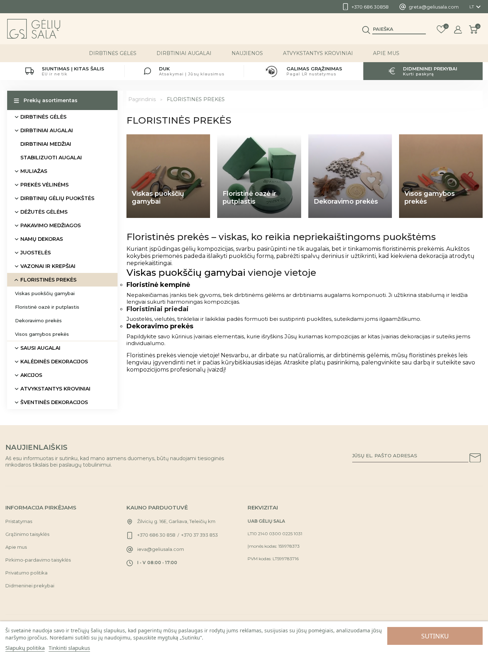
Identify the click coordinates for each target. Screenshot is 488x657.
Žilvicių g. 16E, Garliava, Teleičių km (176, 521)
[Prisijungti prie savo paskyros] (458, 30)
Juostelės (139, 318)
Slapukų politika (25, 647)
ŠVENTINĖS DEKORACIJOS (54, 402)
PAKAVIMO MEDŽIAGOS (50, 225)
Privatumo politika (26, 573)
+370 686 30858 (370, 7)
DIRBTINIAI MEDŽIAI (45, 144)
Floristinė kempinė (158, 285)
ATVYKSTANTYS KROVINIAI (318, 53)
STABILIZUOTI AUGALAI (51, 157)
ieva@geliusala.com (160, 549)
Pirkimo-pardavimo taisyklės (38, 560)
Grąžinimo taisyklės (27, 534)
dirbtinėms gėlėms (259, 295)
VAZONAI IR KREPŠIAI (47, 266)
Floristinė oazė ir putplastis (47, 307)
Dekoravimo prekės (38, 320)
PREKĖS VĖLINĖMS (44, 184)
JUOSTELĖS (35, 252)
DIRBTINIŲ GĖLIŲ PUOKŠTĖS (57, 198)
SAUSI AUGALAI (40, 348)
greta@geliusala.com (434, 7)
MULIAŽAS (33, 171)
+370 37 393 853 (199, 535)
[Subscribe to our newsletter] (475, 459)
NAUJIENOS (247, 53)
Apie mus (386, 53)
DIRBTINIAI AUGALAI (183, 53)
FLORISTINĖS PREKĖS (48, 280)
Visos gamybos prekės (42, 334)
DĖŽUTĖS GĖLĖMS (44, 212)
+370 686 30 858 (156, 535)
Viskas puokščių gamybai (45, 293)
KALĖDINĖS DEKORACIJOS (54, 361)
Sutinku (435, 636)
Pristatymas (18, 521)
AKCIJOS (31, 375)
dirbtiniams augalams (322, 295)
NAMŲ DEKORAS (41, 239)
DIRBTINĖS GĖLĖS (112, 53)
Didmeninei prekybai (29, 585)
